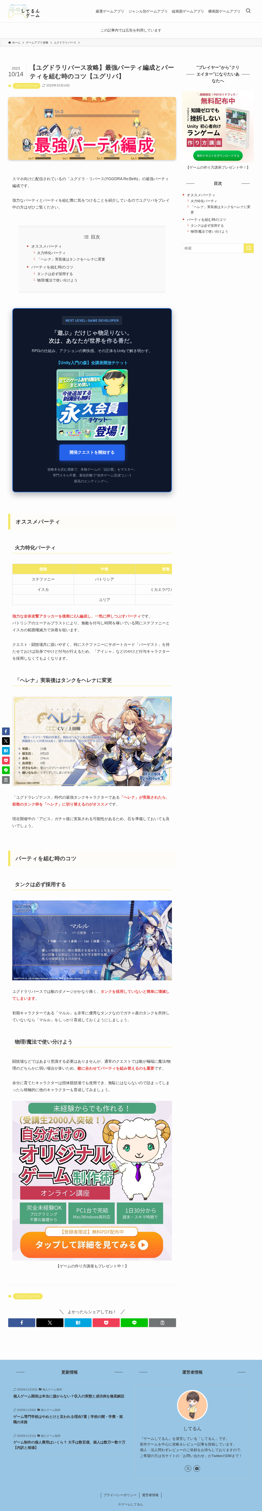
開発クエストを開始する (92, 452)
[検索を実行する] (249, 248)
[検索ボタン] (248, 11)
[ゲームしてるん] (24, 11)
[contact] (196, 1468)
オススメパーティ (46, 246)
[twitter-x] (188, 1468)
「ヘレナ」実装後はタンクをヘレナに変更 (71, 259)
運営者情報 (150, 1495)
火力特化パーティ (51, 253)
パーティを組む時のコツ (52, 267)
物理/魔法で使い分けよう (57, 280)
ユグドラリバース (26, 85)
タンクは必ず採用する (55, 274)
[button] (21, 1322)
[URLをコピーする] (162, 1322)
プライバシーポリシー (120, 1495)
